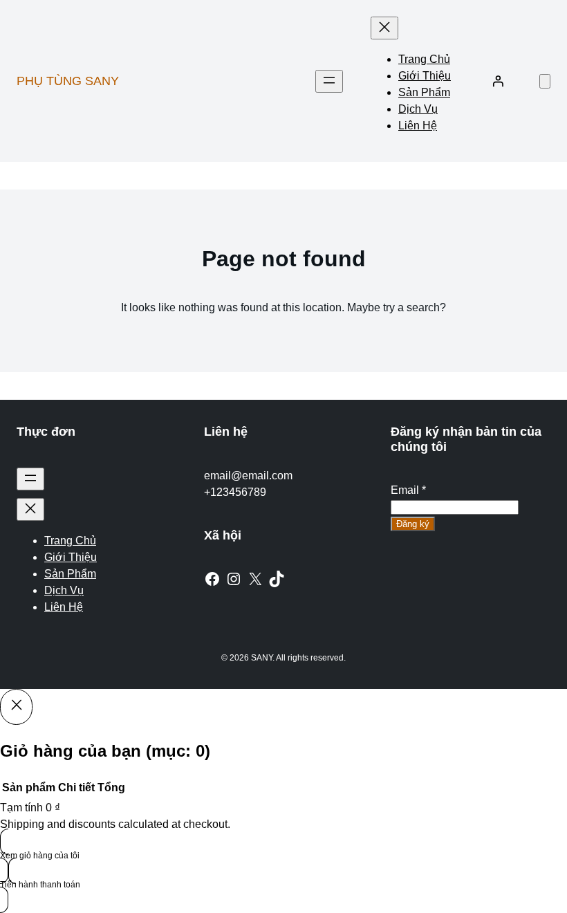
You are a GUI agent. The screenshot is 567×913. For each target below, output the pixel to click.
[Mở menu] (329, 81)
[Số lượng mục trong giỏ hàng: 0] (544, 81)
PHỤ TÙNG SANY (68, 81)
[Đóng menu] (384, 28)
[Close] (16, 707)
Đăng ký (412, 524)
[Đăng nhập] (498, 81)
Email (408, 490)
